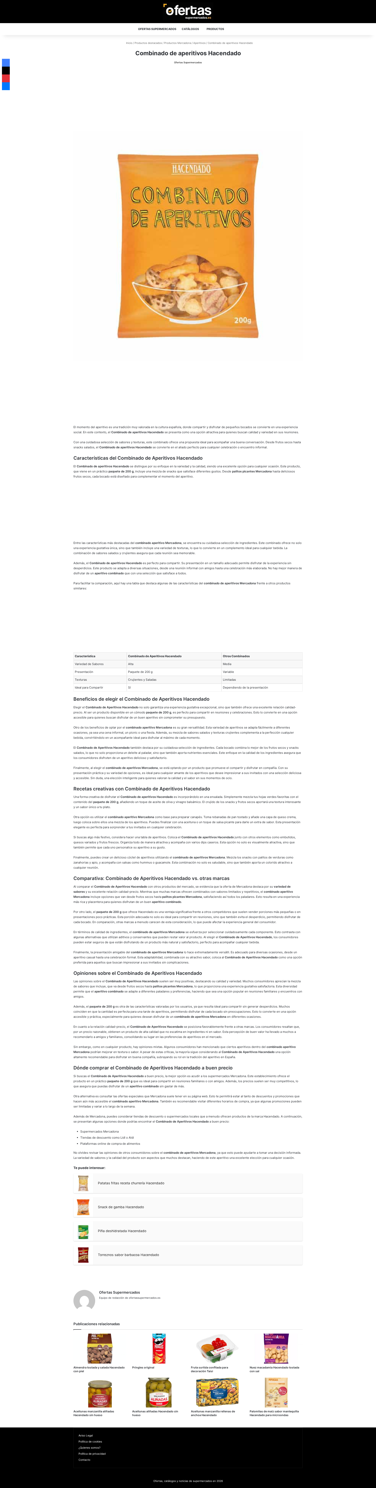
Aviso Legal (86, 1435)
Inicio (128, 42)
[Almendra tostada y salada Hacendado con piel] (99, 1348)
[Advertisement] (188, 98)
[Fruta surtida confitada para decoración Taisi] (217, 1348)
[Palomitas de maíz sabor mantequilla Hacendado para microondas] (276, 1392)
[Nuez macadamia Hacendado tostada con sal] (276, 1348)
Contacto (84, 1459)
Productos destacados (148, 42)
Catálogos (190, 29)
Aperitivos (199, 42)
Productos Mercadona (177, 42)
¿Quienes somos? (89, 1447)
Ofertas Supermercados (157, 29)
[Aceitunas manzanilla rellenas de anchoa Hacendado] (217, 1392)
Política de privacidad (92, 1453)
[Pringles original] (158, 1348)
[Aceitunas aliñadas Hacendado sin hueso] (158, 1392)
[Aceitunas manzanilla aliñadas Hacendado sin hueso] (99, 1392)
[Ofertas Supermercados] (188, 11)
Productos (215, 29)
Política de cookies (90, 1441)
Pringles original (143, 1367)
